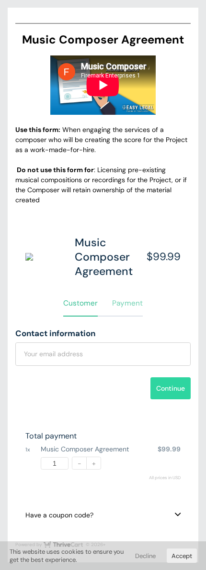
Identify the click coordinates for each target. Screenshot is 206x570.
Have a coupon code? (59, 515)
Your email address (53, 354)
